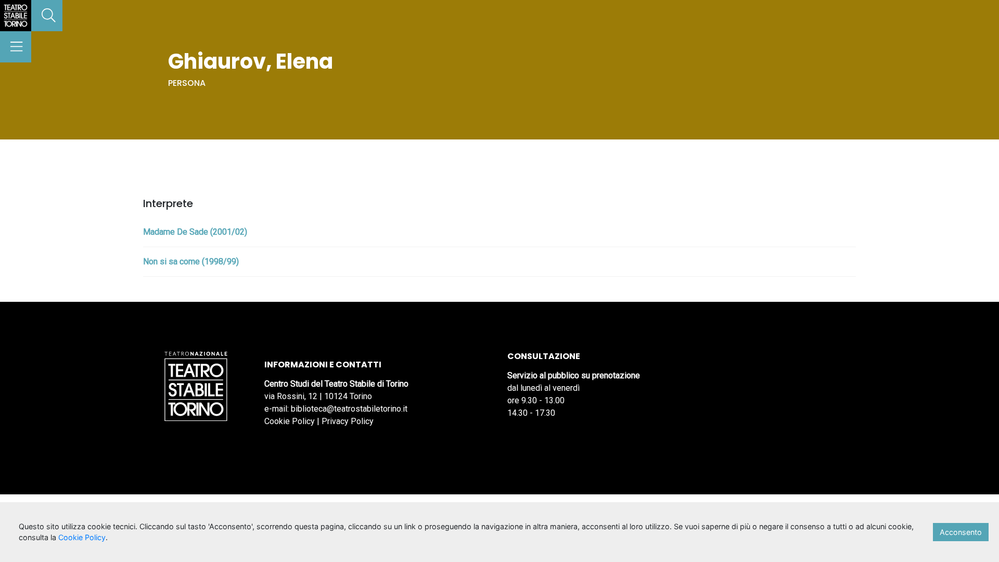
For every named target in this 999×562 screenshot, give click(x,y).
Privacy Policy (348, 421)
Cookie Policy (289, 421)
